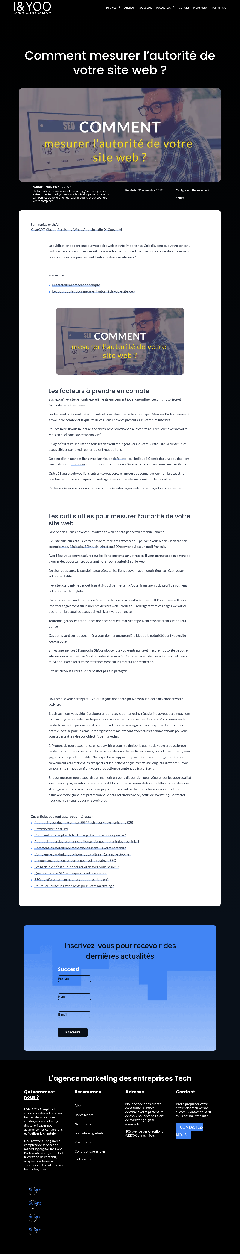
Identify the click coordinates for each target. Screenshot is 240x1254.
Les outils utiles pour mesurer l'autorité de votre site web (93, 291)
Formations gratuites (90, 1133)
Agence (129, 7)
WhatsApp (81, 229)
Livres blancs (84, 1115)
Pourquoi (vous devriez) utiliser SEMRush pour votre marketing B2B (83, 822)
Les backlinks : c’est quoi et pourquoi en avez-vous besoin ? (76, 867)
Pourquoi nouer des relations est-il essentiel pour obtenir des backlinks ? (86, 841)
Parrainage (219, 7)
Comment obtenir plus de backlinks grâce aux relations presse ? (80, 835)
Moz (65, 546)
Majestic (76, 546)
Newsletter (200, 7)
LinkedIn (96, 229)
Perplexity (64, 229)
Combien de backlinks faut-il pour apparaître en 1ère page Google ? (82, 854)
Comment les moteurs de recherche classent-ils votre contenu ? (80, 848)
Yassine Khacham (58, 187)
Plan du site (83, 1142)
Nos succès (145, 7)
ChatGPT (38, 229)
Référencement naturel (51, 829)
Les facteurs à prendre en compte (76, 285)
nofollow (78, 464)
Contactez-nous (189, 1131)
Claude (51, 229)
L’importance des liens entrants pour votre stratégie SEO (75, 860)
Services (111, 7)
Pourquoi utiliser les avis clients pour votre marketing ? (74, 886)
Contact (184, 7)
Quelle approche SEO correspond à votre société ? (70, 873)
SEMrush (91, 546)
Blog (78, 1106)
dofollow (119, 458)
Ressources (163, 7)
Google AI (115, 229)
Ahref (104, 546)
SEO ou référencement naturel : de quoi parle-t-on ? (71, 879)
